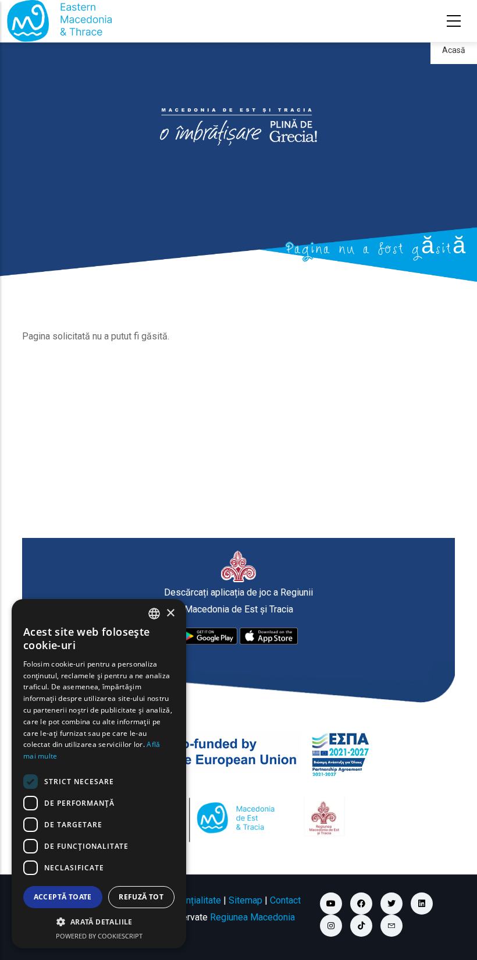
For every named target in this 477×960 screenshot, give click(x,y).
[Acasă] (59, 21)
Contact (285, 900)
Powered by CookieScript (99, 935)
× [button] (170, 613)
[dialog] (99, 773)
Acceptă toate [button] (63, 897)
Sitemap (245, 900)
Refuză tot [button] (141, 897)
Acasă (453, 50)
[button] (99, 922)
